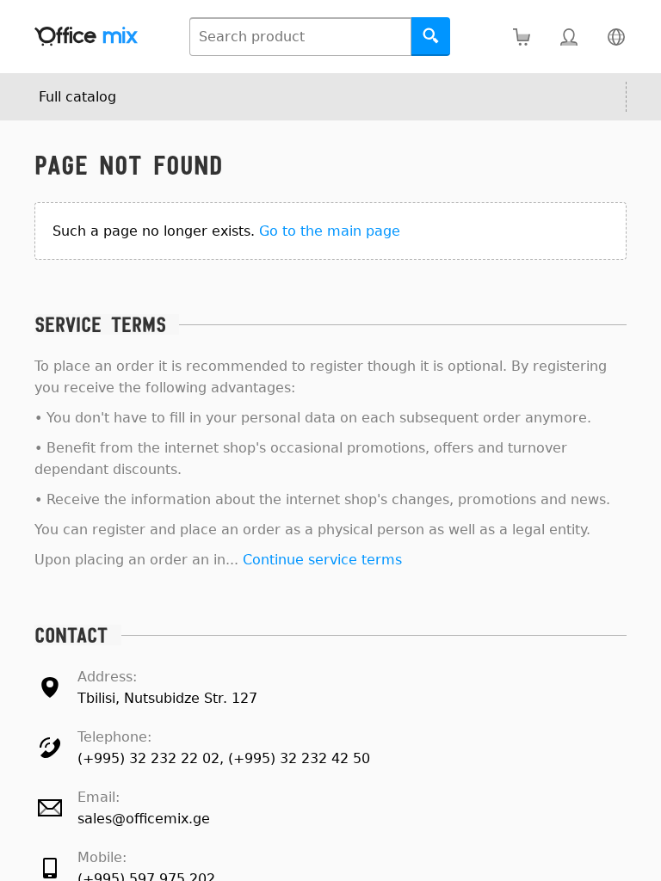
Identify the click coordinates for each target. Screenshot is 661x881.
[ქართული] (615, 36)
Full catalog (77, 97)
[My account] (568, 36)
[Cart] (521, 36)
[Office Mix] (86, 36)
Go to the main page (329, 231)
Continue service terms (322, 559)
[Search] (430, 36)
